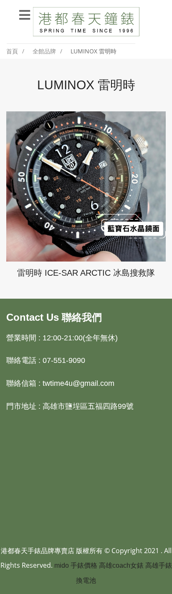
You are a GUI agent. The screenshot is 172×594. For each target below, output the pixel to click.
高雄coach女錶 (121, 565)
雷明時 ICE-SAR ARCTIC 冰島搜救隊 (86, 272)
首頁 (12, 51)
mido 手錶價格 (75, 565)
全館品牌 (44, 51)
